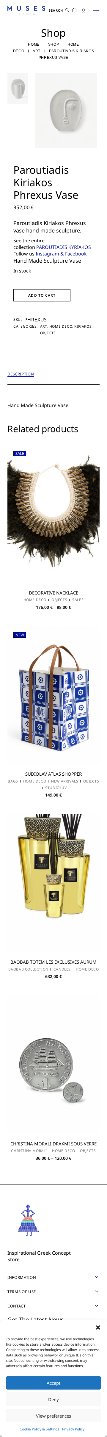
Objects (48, 332)
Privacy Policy (73, 1429)
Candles (62, 969)
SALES (78, 599)
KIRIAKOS (83, 326)
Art (43, 326)
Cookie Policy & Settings (39, 1429)
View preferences (53, 1416)
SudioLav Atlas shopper (53, 774)
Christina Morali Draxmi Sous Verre (53, 1144)
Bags (13, 781)
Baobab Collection (28, 969)
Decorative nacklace (53, 593)
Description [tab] (20, 374)
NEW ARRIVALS (64, 781)
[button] (98, 1327)
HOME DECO (60, 326)
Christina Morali (29, 1150)
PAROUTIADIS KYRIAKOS (63, 247)
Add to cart (42, 295)
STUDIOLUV (56, 788)
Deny (53, 1399)
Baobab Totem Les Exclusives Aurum (53, 962)
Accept (53, 1383)
